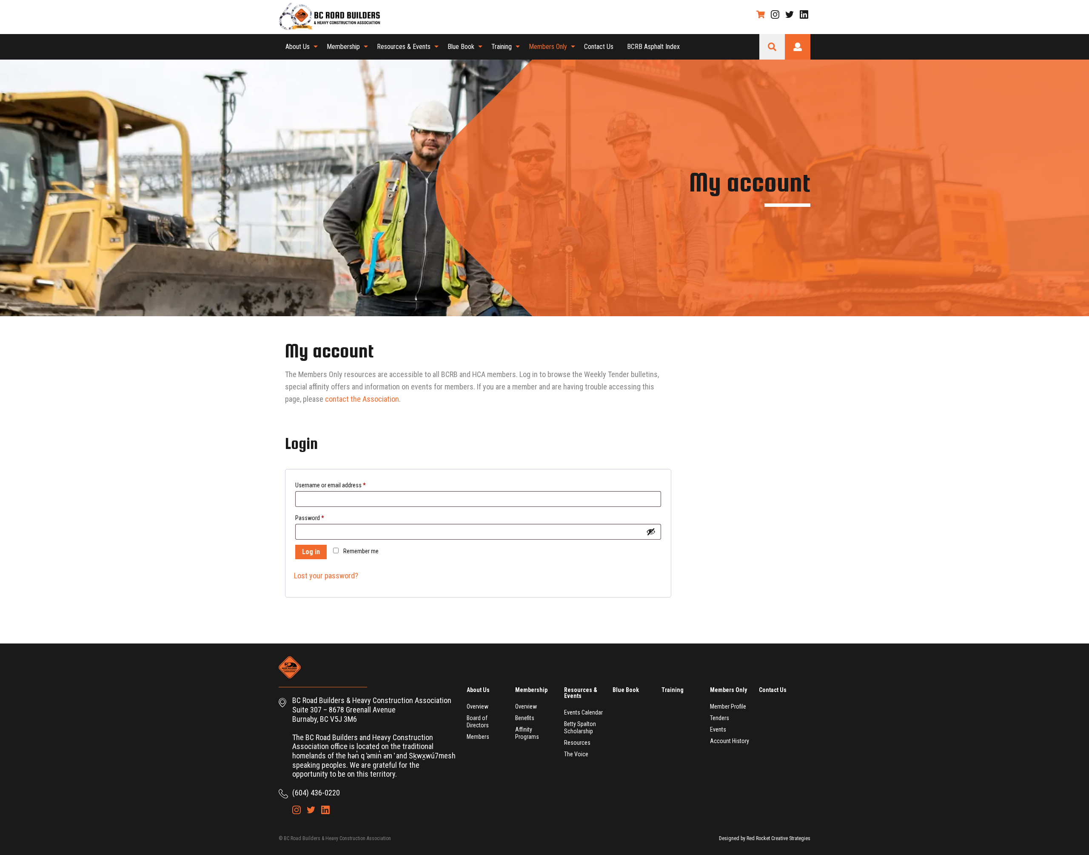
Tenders (719, 718)
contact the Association (362, 399)
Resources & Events (403, 47)
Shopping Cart (760, 14)
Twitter (789, 14)
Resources (577, 742)
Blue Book (461, 47)
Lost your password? (326, 575)
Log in (311, 552)
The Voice (576, 754)
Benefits (524, 718)
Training (501, 47)
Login (797, 47)
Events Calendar (583, 712)
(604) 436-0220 (316, 792)
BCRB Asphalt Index (653, 47)
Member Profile (728, 706)
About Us (297, 47)
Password (309, 518)
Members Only (548, 47)
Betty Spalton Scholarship (580, 728)
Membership (343, 47)
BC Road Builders (334, 17)
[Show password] (651, 531)
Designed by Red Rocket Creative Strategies (764, 838)
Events (718, 729)
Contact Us (598, 47)
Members (478, 736)
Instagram (775, 14)
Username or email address (330, 485)
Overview (477, 706)
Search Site (772, 47)
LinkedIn (804, 14)
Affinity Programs (527, 733)
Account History (729, 741)
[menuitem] (299, 47)
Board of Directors (478, 722)
